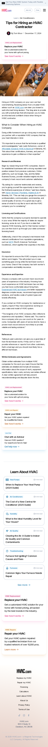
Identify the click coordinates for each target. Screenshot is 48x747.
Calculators (24, 691)
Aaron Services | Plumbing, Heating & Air (22, 193)
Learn (16, 18)
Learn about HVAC (24, 696)
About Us (24, 700)
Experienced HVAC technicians (14, 289)
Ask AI (28, 10)
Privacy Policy (24, 705)
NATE (11, 242)
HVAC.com (19, 107)
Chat (37, 10)
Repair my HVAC (24, 682)
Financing (24, 687)
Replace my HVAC (24, 678)
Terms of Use (23, 709)
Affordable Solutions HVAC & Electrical (17, 149)
